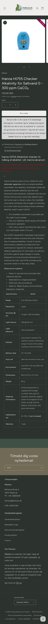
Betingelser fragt (11, 525)
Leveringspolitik (10, 619)
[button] (4, 8)
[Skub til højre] (29, 67)
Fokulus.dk (14, 612)
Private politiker (11, 535)
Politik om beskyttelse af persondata (19, 615)
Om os (19, 583)
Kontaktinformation (39, 619)
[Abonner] (40, 468)
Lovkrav (8, 540)
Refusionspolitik (37, 612)
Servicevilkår (38, 615)
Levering (13, 96)
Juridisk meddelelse (24, 619)
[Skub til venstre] (18, 67)
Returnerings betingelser (14, 530)
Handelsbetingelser (12, 519)
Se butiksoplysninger (12, 150)
